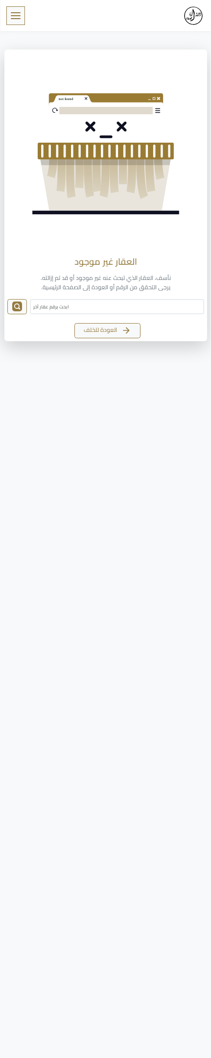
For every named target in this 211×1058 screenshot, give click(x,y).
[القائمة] (15, 15)
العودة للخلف (101, 329)
